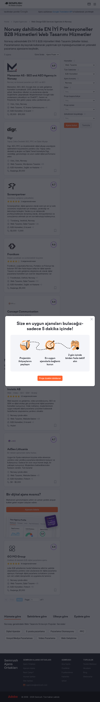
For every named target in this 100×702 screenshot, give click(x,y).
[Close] (92, 319)
